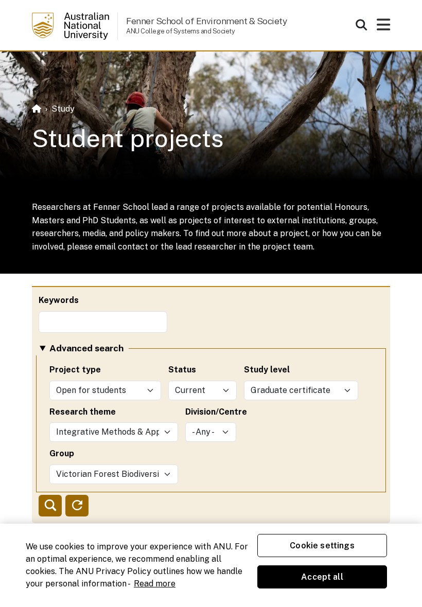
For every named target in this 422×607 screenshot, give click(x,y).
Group (61, 453)
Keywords (59, 300)
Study (63, 109)
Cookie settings (322, 545)
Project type (75, 369)
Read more (154, 583)
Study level (267, 369)
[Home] (36, 109)
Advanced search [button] (86, 348)
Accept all (322, 577)
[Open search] (361, 24)
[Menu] (383, 27)
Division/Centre (216, 412)
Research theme (82, 412)
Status (182, 369)
